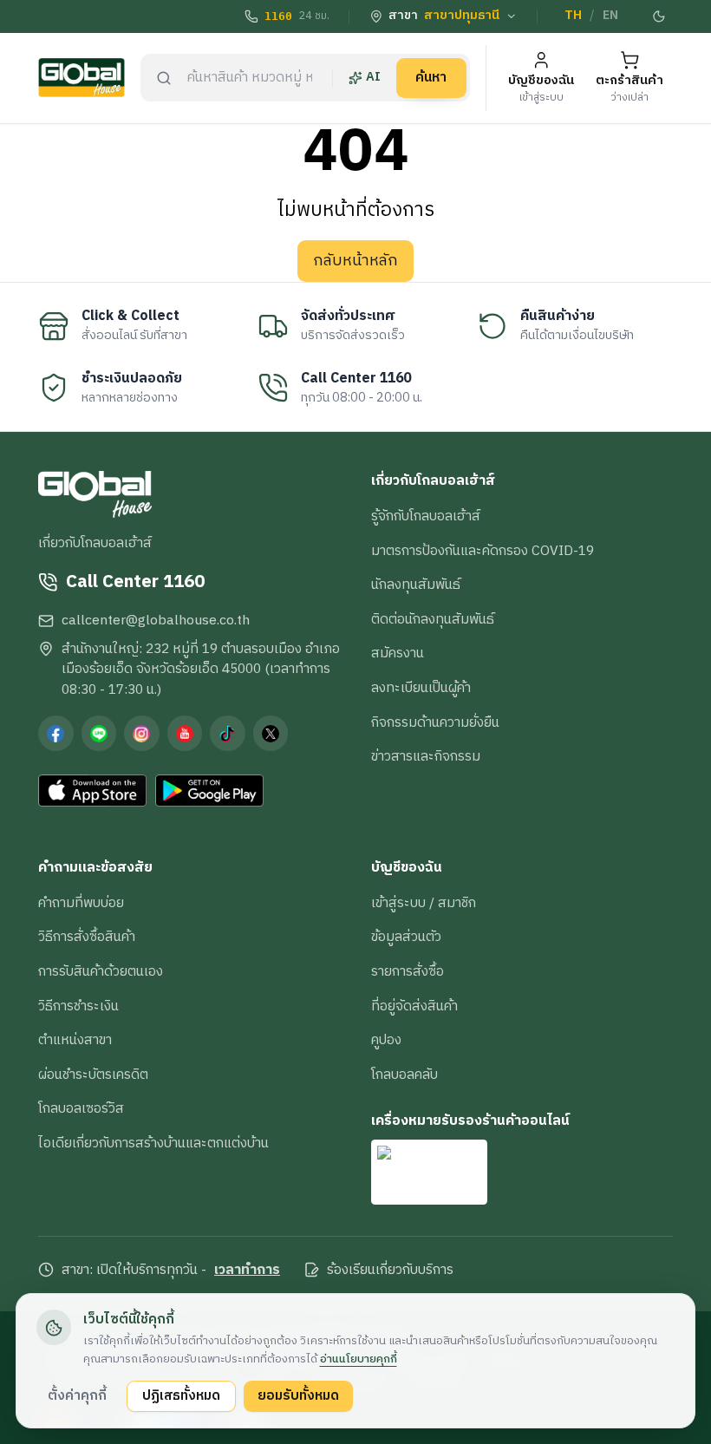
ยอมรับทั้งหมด (298, 1395)
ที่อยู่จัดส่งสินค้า (414, 1006)
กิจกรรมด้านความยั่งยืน (435, 722)
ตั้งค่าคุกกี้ (77, 1395)
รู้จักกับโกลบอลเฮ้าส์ (425, 516)
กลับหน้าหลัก (355, 261)
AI (373, 77)
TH (573, 15)
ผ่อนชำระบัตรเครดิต (93, 1074)
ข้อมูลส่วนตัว (406, 936)
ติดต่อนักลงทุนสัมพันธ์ (432, 619)
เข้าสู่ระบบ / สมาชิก (423, 903)
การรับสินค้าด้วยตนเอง (100, 971)
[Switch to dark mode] (660, 16)
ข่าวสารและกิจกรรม (425, 756)
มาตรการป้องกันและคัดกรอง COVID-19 (482, 550)
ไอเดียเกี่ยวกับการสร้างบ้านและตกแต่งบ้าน (153, 1143)
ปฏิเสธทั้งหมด (181, 1395)
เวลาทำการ (247, 1270)
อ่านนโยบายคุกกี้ (358, 1359)
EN (610, 15)
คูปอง (386, 1040)
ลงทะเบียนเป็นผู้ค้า (421, 687)
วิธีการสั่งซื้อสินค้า (86, 936)
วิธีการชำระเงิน (78, 1006)
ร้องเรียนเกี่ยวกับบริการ (390, 1270)
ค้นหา (431, 77)
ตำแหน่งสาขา (75, 1040)
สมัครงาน (397, 653)
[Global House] (81, 77)
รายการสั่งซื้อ (407, 971)
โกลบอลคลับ (404, 1074)
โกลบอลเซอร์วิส (81, 1108)
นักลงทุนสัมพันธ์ (415, 584)
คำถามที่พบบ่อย (81, 903)
